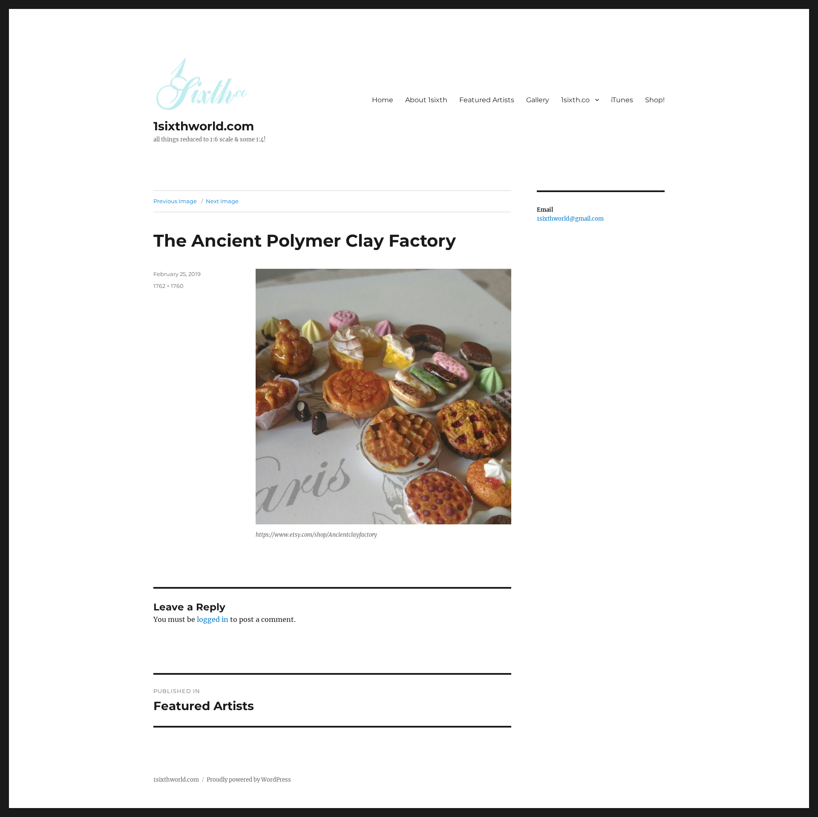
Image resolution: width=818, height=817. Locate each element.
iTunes (622, 100)
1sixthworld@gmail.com (570, 218)
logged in (212, 619)
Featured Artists (486, 100)
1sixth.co (575, 100)
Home (382, 100)
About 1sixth (426, 100)
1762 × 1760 (168, 285)
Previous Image (175, 201)
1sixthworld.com (203, 126)
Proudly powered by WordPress (249, 779)
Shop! (655, 100)
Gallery (537, 100)
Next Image (222, 201)
